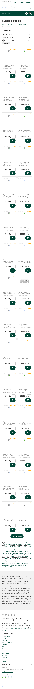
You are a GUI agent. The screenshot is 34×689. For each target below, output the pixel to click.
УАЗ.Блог (4, 640)
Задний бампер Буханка (15, 544)
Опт (3, 659)
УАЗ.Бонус (5, 647)
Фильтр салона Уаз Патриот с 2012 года (16, 561)
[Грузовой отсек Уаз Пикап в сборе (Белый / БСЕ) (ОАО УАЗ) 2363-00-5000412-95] (9, 55)
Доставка (4, 655)
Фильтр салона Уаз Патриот (15, 560)
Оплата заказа (6, 636)
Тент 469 (21, 553)
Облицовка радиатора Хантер (19, 556)
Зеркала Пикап (23, 551)
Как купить (5, 657)
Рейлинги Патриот (19, 543)
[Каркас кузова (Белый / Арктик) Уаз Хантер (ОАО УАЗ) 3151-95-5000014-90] (25, 217)
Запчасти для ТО (7, 642)
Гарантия (4, 645)
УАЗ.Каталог (5, 638)
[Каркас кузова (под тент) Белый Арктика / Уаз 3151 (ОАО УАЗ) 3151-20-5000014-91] (25, 411)
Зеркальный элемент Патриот (17, 546)
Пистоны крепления (12, 551)
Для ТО (15, 2)
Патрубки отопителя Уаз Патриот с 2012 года (15, 558)
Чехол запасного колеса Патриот (16, 547)
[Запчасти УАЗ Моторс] (3, 7)
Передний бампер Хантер (15, 550)
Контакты (29, 3)
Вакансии (4, 649)
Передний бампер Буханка (10, 553)
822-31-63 (6, 1)
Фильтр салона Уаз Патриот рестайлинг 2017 (14, 566)
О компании (5, 653)
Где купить (5, 651)
